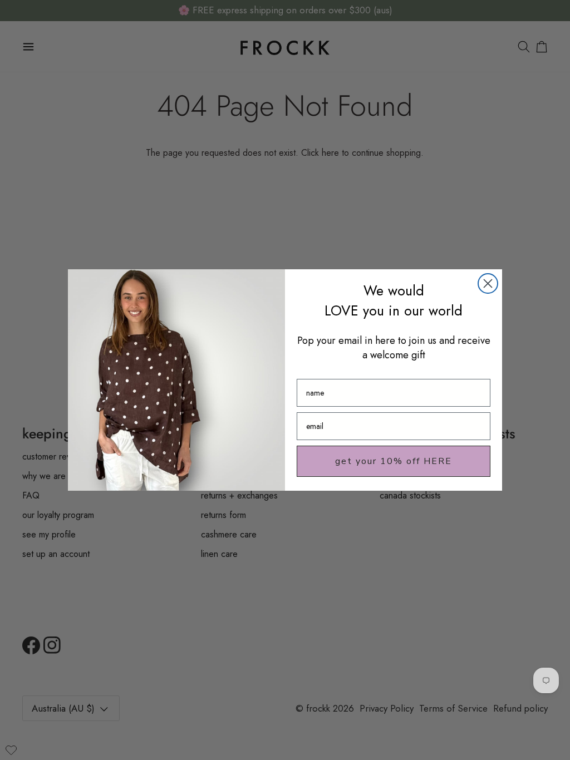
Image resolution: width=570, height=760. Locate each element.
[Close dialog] (488, 283)
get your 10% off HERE (393, 461)
